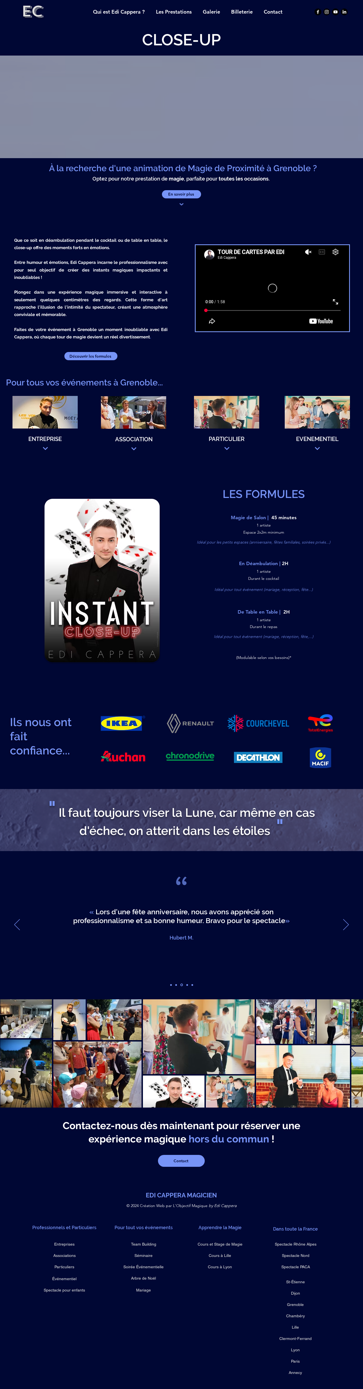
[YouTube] (335, 12)
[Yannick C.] (192, 985)
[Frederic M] (171, 985)
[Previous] (17, 925)
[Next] (346, 925)
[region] (45, 427)
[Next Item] (353, 1053)
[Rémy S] (176, 985)
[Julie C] (186, 985)
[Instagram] (326, 12)
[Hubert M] (181, 985)
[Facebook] (318, 12)
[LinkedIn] (344, 12)
